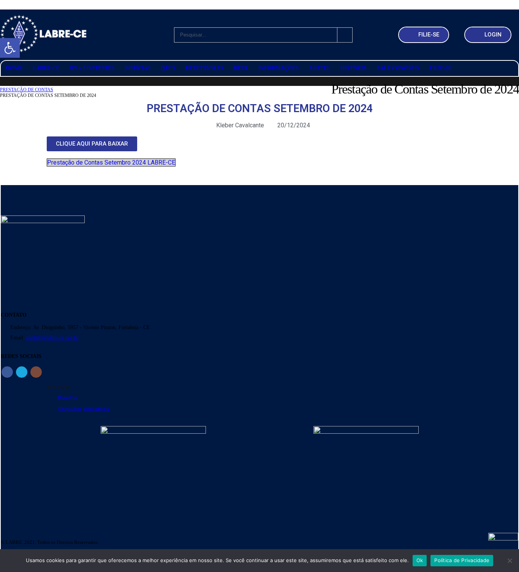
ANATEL (319, 68)
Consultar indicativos (83, 409)
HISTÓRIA (353, 68)
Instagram (36, 372)
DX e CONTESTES (92, 68)
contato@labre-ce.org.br (52, 337)
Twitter (21, 372)
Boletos (67, 398)
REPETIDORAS (204, 68)
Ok (419, 560)
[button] (10, 48)
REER (241, 68)
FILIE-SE (440, 68)
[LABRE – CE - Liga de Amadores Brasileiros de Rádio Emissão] (43, 34)
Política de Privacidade (461, 560)
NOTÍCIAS (137, 68)
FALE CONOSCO (398, 68)
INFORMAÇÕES (278, 68)
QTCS (168, 68)
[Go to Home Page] (2, 84)
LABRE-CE (46, 68)
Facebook (7, 372)
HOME (14, 68)
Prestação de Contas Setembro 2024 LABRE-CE (111, 162)
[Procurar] (345, 35)
